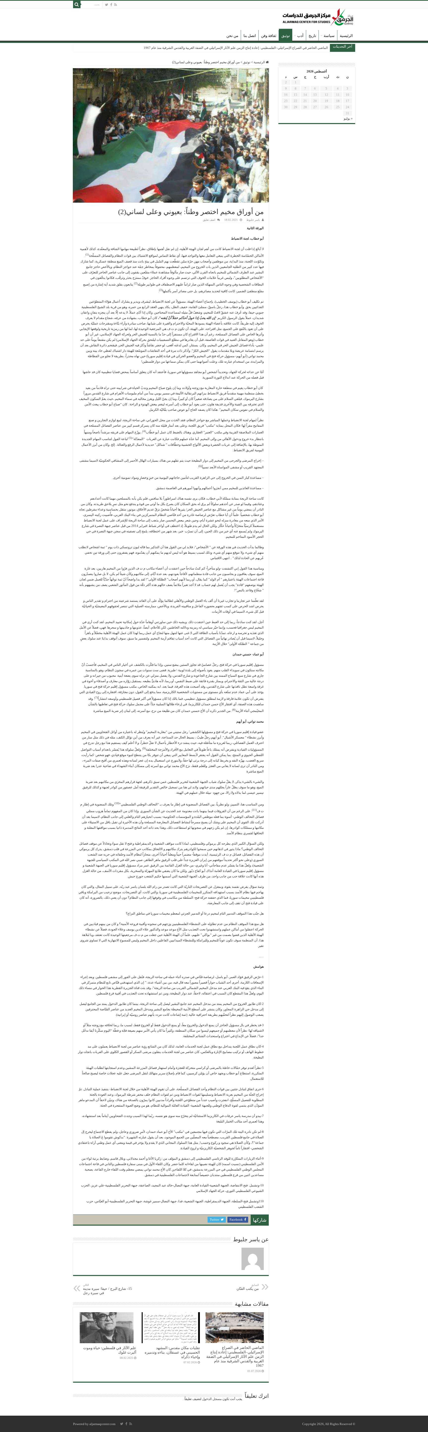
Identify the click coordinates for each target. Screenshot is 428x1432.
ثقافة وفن (268, 36)
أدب (300, 36)
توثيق (285, 36)
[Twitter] (107, 5)
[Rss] (115, 5)
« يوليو (348, 118)
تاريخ (312, 36)
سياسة (329, 36)
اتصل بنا (249, 36)
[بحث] (76, 4)
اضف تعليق (209, 219)
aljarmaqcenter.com (102, 1424)
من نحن (232, 36)
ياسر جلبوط (253, 219)
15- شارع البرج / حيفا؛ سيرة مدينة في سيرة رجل (107, 1289)
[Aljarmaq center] (318, 16)
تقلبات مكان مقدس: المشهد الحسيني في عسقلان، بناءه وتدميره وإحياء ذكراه (172, 1352)
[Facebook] (111, 5)
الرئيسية (346, 36)
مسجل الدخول (212, 1399)
